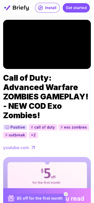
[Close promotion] (66, 194)
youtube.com (16, 147)
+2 (33, 135)
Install (50, 7)
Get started (76, 7)
